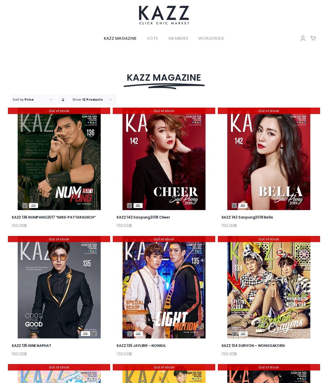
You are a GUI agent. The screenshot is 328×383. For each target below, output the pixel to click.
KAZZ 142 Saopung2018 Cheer (143, 217)
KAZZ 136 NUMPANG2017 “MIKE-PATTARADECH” (54, 217)
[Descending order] (63, 100)
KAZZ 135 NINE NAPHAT (31, 345)
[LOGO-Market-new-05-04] (164, 7)
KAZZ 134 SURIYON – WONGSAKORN (253, 345)
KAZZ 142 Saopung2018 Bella (247, 217)
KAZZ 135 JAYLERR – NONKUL (141, 345)
